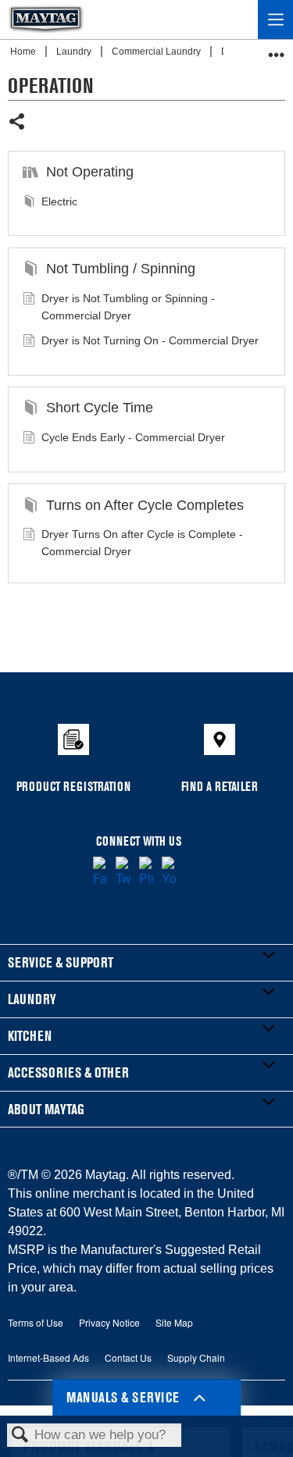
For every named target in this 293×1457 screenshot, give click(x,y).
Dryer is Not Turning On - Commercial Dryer (150, 340)
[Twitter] (123, 872)
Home (24, 51)
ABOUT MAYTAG (46, 1109)
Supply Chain (196, 1357)
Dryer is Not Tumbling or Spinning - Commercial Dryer (128, 307)
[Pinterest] (146, 872)
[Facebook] (100, 872)
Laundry (75, 51)
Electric (59, 201)
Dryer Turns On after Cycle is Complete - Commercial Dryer (142, 543)
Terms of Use (35, 1322)
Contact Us (128, 1357)
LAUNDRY (32, 999)
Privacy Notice (109, 1322)
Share (17, 123)
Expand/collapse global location (276, 49)
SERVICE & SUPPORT (60, 962)
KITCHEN (30, 1036)
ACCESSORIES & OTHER (68, 1072)
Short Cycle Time (99, 407)
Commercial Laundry (157, 51)
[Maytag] (46, 19)
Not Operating (89, 172)
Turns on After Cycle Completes (144, 505)
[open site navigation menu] (275, 19)
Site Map (174, 1322)
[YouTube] (169, 872)
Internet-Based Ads (48, 1357)
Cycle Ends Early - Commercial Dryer (133, 437)
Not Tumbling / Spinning (120, 268)
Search (20, 1435)
